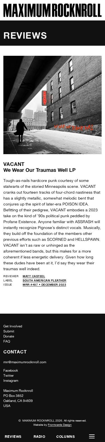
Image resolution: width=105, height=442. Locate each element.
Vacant (14, 164)
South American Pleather (44, 280)
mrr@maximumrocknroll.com (24, 362)
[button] (92, 436)
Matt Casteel (34, 276)
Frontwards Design (60, 424)
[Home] (52, 15)
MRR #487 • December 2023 (44, 284)
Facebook (10, 370)
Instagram (10, 381)
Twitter (8, 376)
